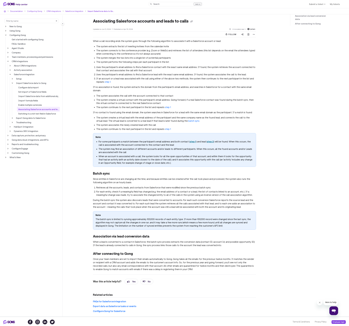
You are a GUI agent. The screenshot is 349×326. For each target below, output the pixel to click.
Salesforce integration (71, 11)
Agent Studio (17, 48)
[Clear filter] (56, 21)
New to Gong (15, 26)
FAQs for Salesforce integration (108, 297)
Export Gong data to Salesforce (30, 118)
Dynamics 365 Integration (25, 131)
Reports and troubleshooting (24, 144)
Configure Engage (20, 148)
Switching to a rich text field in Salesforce (36, 113)
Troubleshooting (23, 122)
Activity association (22, 70)
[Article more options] (254, 34)
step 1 (163, 103)
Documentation (16, 11)
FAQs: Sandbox (19, 44)
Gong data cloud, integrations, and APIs (29, 140)
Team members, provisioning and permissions (32, 57)
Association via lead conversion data (311, 16)
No (146, 277)
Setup (18, 78)
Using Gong (15, 30)
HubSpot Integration (22, 126)
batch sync (176, 117)
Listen (252, 29)
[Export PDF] (248, 34)
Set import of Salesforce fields (31, 92)
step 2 (204, 138)
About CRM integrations (24, 65)
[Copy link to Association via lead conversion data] (155, 233)
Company (16, 52)
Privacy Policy (320, 322)
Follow (232, 34)
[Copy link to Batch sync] (114, 170)
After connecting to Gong (306, 20)
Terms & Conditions (301, 322)
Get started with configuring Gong (26, 39)
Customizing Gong (20, 153)
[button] (175, 4)
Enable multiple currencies (30, 105)
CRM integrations (51, 11)
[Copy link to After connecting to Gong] (137, 250)
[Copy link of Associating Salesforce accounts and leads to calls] (195, 21)
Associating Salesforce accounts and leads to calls (39, 109)
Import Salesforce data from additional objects (38, 96)
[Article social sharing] (242, 34)
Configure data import (27, 87)
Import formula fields (27, 100)
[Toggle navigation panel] (62, 23)
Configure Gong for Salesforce (107, 307)
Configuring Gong (33, 11)
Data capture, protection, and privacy (28, 135)
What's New (15, 157)
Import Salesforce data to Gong (96, 11)
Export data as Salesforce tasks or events (113, 302)
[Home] (16, 4)
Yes (131, 277)
